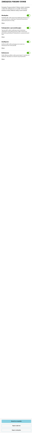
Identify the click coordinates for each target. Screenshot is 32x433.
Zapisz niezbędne (16, 430)
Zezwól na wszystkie (16, 421)
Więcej (3, 23)
